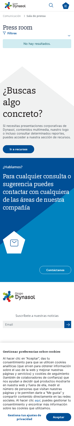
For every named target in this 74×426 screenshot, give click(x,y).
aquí (37, 400)
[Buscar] (51, 5)
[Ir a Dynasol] (15, 5)
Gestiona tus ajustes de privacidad (24, 417)
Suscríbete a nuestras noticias (37, 316)
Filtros (12, 33)
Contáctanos (55, 270)
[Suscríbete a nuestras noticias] (67, 324)
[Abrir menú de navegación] (65, 5)
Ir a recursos (18, 149)
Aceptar (58, 417)
